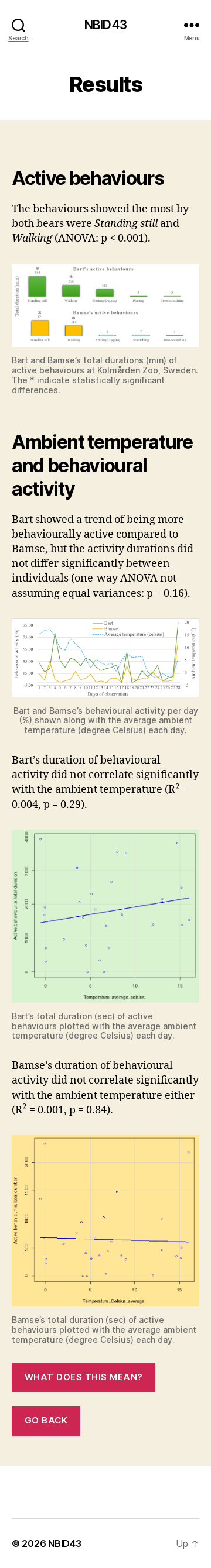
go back (46, 1420)
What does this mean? (84, 1377)
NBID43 (105, 25)
